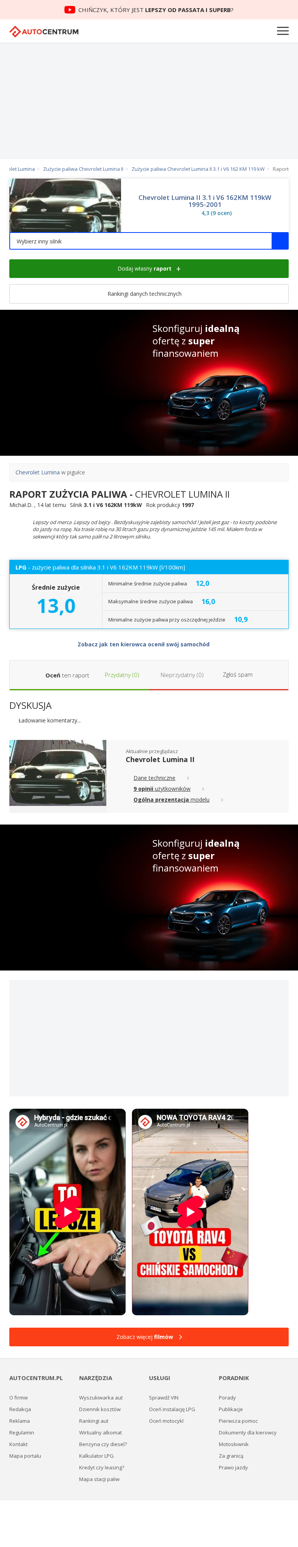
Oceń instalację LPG (172, 1409)
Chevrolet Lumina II (160, 759)
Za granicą (231, 1455)
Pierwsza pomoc (238, 1420)
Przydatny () (121, 675)
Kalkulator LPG (96, 1455)
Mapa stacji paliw (99, 1479)
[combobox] (149, 241)
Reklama (19, 1420)
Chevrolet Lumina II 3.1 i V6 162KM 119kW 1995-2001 (205, 201)
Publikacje (231, 1409)
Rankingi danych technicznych (145, 293)
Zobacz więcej (144, 1336)
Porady (227, 1397)
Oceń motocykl (166, 1420)
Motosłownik (234, 1444)
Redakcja (20, 1409)
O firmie (18, 1397)
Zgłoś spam (238, 674)
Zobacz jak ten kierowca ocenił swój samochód (144, 644)
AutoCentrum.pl (43, 32)
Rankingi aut (93, 1420)
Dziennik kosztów (100, 1409)
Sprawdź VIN (163, 1397)
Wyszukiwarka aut (101, 1397)
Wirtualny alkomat (100, 1432)
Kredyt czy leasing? (101, 1467)
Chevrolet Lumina (38, 472)
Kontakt (18, 1444)
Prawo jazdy (233, 1467)
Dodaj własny (145, 268)
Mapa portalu (25, 1455)
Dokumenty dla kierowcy (248, 1432)
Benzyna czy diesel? (103, 1444)
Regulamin (21, 1432)
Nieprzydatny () (181, 675)
